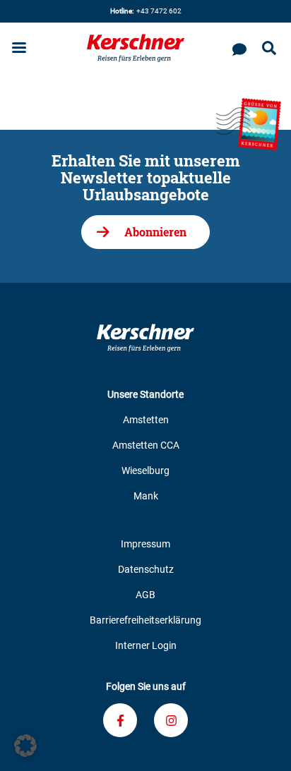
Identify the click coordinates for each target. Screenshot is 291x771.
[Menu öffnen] (19, 49)
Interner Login (146, 645)
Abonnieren (155, 231)
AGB (145, 594)
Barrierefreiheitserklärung (145, 620)
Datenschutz (146, 569)
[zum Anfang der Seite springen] (263, 743)
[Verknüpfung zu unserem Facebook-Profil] (120, 720)
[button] (25, 745)
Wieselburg (145, 470)
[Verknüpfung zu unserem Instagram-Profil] (171, 720)
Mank (145, 496)
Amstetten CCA (145, 445)
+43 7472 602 (146, 11)
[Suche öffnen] (269, 48)
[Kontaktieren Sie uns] (239, 48)
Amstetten (146, 419)
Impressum (145, 544)
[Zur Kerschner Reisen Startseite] (135, 48)
